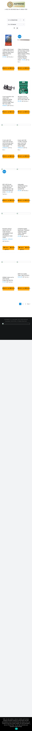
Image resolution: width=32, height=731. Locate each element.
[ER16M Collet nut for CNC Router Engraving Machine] (8, 268)
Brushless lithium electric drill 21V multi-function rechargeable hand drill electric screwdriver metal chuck (8, 233)
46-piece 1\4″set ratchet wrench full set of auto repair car (23, 98)
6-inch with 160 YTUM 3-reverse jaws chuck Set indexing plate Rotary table (22, 143)
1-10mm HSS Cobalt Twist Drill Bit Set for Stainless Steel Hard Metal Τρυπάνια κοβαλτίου (8, 52)
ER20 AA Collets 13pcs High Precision (23, 274)
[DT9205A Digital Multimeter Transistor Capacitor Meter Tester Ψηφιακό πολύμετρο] (24, 220)
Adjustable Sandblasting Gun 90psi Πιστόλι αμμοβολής (22, 187)
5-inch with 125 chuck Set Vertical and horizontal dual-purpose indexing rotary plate (8, 143)
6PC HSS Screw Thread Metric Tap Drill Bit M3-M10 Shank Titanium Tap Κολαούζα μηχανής (8, 187)
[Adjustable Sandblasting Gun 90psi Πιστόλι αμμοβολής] (24, 175)
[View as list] (17, 28)
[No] (30, 724)
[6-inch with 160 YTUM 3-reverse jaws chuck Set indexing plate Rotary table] (24, 131)
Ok (16, 728)
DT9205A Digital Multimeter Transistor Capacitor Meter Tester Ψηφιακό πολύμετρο (23, 231)
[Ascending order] (23, 20)
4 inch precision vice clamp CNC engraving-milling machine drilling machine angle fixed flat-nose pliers (8, 100)
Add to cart (7, 68)
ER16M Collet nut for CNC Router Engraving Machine (8, 279)
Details (12, 68)
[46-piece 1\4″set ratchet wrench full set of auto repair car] (24, 87)
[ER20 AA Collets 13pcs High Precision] (24, 266)
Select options (7, 248)
